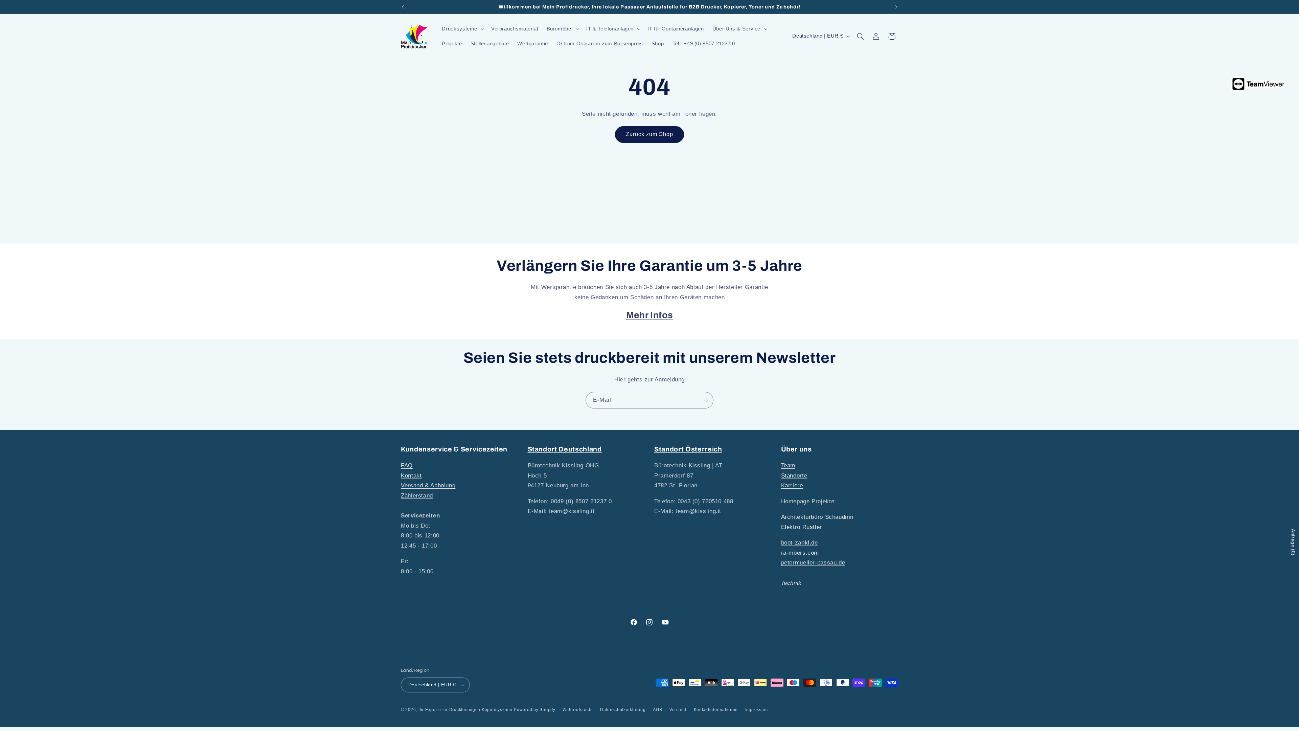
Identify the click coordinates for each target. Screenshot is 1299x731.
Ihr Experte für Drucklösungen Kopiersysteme (465, 710)
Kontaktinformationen (716, 710)
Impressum (756, 710)
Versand (677, 710)
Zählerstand (417, 495)
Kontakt (411, 475)
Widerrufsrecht (578, 710)
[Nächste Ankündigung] (896, 7)
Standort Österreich (688, 449)
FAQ (407, 465)
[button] (462, 28)
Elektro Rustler (801, 527)
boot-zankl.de (799, 542)
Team (788, 465)
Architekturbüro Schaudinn (817, 517)
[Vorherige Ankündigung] (402, 7)
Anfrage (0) (1293, 542)
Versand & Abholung (428, 485)
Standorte (794, 475)
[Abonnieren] (705, 400)
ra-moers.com (800, 553)
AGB (657, 710)
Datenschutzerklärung (623, 710)
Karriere (792, 485)
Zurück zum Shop (650, 134)
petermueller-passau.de (813, 562)
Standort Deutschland (565, 449)
